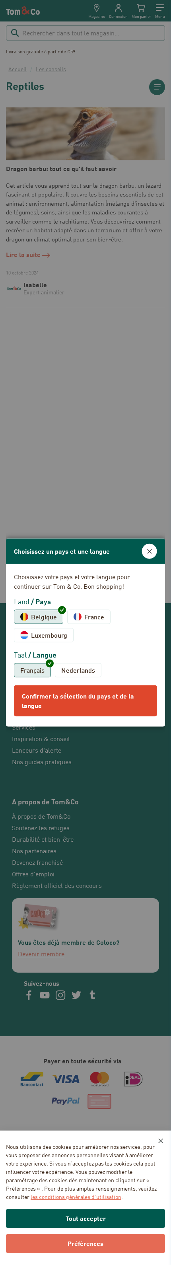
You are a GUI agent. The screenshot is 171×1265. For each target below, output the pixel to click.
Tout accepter (86, 1218)
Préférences (85, 1243)
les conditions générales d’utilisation (76, 1196)
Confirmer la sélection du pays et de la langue (78, 700)
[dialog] (85, 632)
